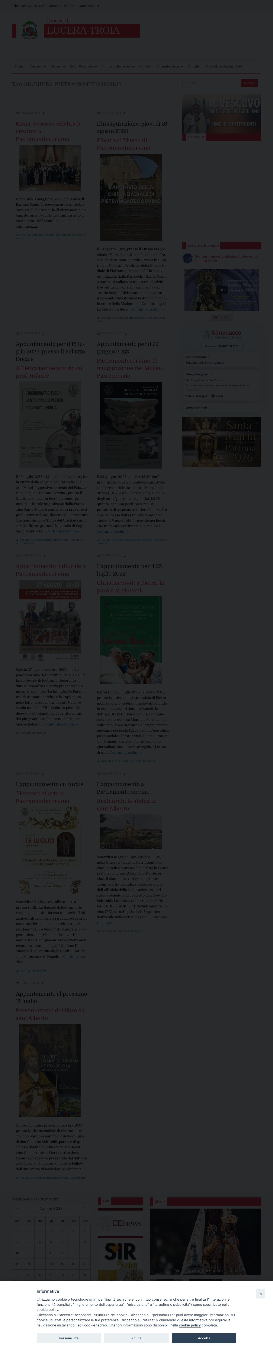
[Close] (260, 1293)
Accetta (204, 1338)
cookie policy (190, 1325)
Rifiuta (136, 1338)
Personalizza (68, 1338)
